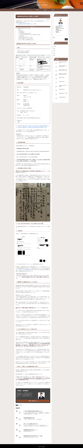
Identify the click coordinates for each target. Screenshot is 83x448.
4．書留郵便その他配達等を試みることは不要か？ (25, 37)
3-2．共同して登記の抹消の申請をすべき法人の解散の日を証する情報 (29, 34)
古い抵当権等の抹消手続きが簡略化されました (25, 23)
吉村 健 (60, 24)
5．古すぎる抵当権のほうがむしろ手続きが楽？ (25, 38)
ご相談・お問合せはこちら (33, 400)
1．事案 (19, 29)
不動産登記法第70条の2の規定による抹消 (23, 28)
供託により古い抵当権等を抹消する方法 (27, 269)
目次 (31, 26)
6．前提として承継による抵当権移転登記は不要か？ (26, 39)
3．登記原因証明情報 (21, 32)
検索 (54, 37)
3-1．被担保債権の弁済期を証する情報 (25, 33)
